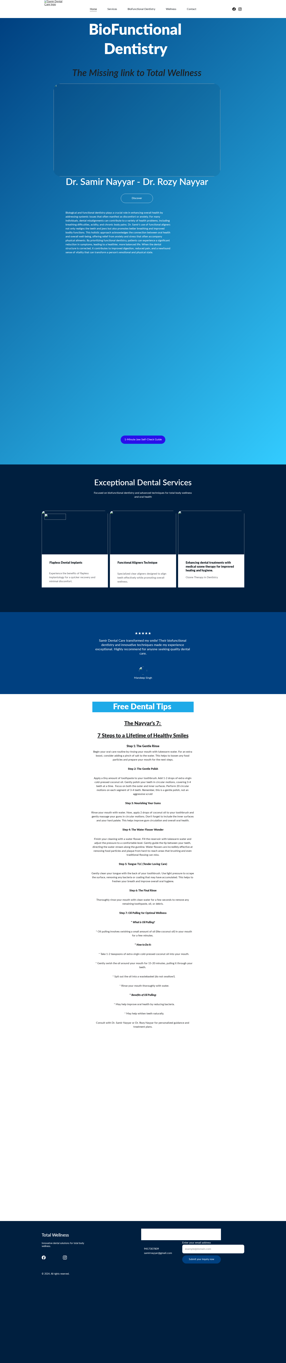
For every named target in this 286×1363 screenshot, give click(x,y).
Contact (191, 9)
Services (112, 9)
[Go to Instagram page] (240, 9)
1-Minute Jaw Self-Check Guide (143, 439)
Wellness (171, 9)
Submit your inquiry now (201, 1259)
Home (93, 9)
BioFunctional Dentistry (141, 9)
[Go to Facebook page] (235, 9)
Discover (137, 198)
